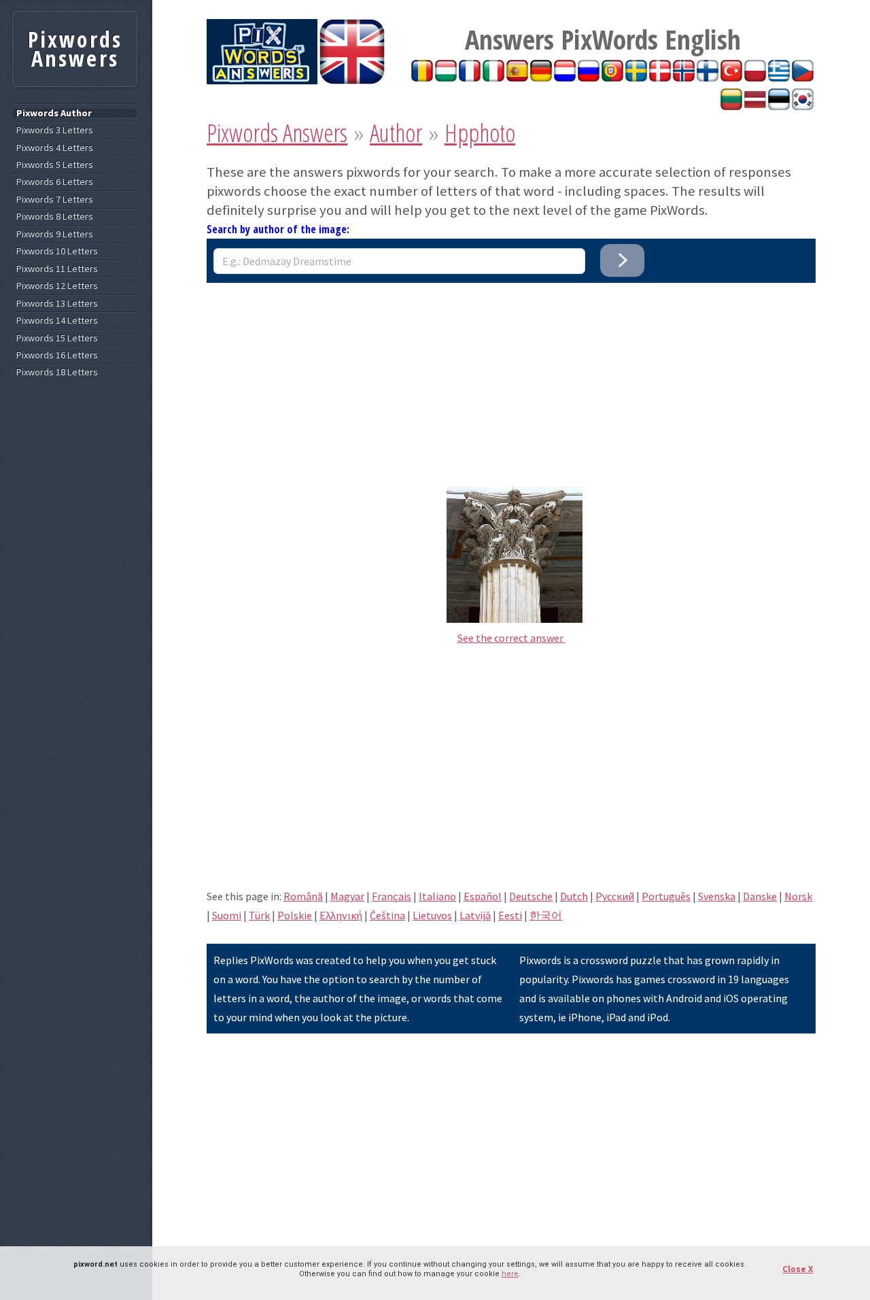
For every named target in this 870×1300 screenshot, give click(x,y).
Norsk (798, 896)
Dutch (574, 896)
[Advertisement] (511, 378)
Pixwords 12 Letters (57, 285)
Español (483, 896)
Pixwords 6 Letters (54, 181)
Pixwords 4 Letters (54, 147)
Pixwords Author (54, 113)
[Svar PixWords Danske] (660, 77)
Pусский (614, 896)
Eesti (510, 915)
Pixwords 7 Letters (54, 199)
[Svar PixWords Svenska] (636, 77)
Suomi (226, 915)
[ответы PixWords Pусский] (588, 77)
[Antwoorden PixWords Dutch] (565, 77)
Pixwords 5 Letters (54, 164)
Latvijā (475, 915)
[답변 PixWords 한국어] (803, 106)
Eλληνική (340, 915)
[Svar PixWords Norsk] (684, 77)
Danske (760, 896)
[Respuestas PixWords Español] (517, 77)
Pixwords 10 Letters (57, 251)
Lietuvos (432, 915)
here (510, 1273)
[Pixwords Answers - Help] (262, 80)
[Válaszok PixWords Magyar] (446, 77)
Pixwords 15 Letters (57, 338)
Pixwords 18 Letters (57, 372)
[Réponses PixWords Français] (470, 77)
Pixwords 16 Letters (57, 355)
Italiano (437, 896)
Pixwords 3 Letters (54, 130)
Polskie (294, 915)
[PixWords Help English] (352, 80)
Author (396, 133)
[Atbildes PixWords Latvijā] (755, 106)
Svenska (716, 896)
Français (391, 896)
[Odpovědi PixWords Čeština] (803, 77)
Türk (259, 915)
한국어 (545, 915)
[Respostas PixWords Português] (612, 77)
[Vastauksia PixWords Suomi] (707, 77)
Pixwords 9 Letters (54, 234)
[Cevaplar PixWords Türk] (731, 77)
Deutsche (531, 896)
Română (303, 896)
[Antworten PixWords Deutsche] (541, 77)
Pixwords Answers (277, 133)
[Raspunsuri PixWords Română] (422, 77)
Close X (797, 1269)
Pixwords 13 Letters (57, 303)
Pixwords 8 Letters (54, 216)
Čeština (387, 915)
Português (666, 896)
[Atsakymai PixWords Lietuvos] (731, 106)
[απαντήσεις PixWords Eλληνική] (779, 77)
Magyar (347, 896)
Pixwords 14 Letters (57, 320)
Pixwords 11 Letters (57, 268)
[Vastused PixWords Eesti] (779, 106)
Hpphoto (480, 133)
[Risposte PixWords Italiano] (493, 77)
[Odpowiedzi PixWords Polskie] (755, 77)
